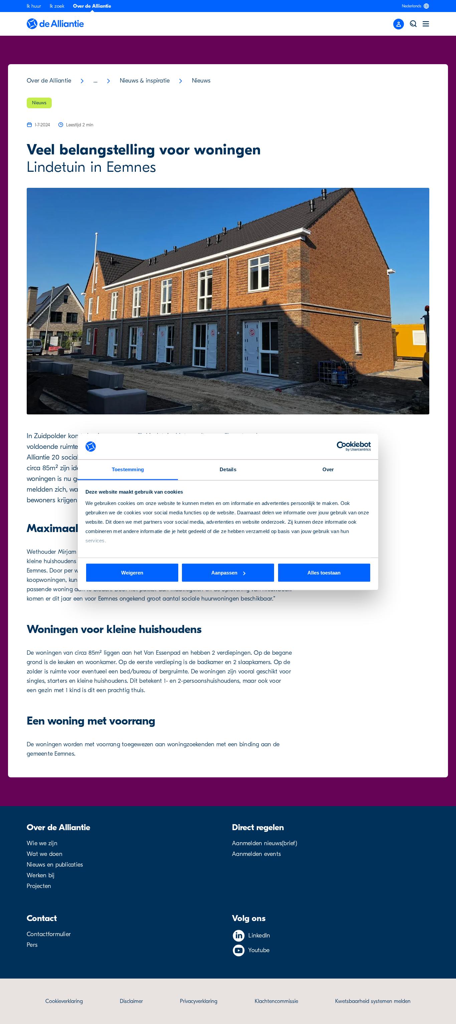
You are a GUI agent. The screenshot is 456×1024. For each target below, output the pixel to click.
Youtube (258, 950)
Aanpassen (224, 572)
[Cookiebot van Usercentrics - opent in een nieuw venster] (341, 446)
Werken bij (41, 875)
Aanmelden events (256, 854)
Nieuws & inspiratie (145, 80)
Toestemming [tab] (128, 469)
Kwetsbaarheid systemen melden (373, 1001)
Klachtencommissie (276, 1001)
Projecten (39, 886)
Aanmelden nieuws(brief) (264, 843)
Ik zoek (57, 6)
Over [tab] (328, 469)
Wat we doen (44, 854)
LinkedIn (259, 935)
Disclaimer (131, 1001)
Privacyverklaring (198, 1001)
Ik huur (34, 6)
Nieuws (201, 80)
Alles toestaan (323, 572)
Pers (32, 944)
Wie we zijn (42, 843)
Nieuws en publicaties (55, 864)
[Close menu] (398, 24)
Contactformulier (49, 934)
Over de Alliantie (92, 6)
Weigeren (132, 572)
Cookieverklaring (64, 1001)
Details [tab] (228, 469)
